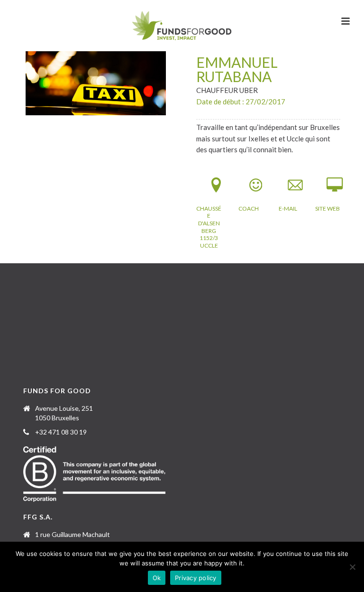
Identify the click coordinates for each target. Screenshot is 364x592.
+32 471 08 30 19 (61, 432)
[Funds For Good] (182, 26)
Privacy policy (196, 578)
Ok (157, 578)
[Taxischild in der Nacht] (96, 83)
